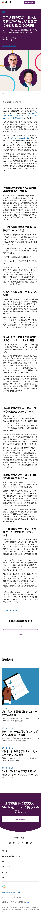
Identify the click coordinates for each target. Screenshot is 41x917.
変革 (3, 12)
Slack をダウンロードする (10, 892)
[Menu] (38, 2)
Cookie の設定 (21, 897)
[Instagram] (14, 843)
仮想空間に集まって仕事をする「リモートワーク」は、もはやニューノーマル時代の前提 (20, 115)
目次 (3, 93)
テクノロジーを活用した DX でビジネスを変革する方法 (20, 733)
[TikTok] (31, 843)
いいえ (20, 634)
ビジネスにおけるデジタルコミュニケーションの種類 (19, 753)
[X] (22, 843)
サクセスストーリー (9, 45)
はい (20, 627)
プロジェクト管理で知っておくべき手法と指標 (19, 713)
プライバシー (6, 897)
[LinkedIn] (10, 843)
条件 (13, 897)
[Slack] (7, 3)
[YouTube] (27, 843)
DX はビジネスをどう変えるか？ (19, 771)
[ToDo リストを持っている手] (20, 686)
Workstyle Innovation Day (20, 138)
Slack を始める (29, 3)
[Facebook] (18, 843)
